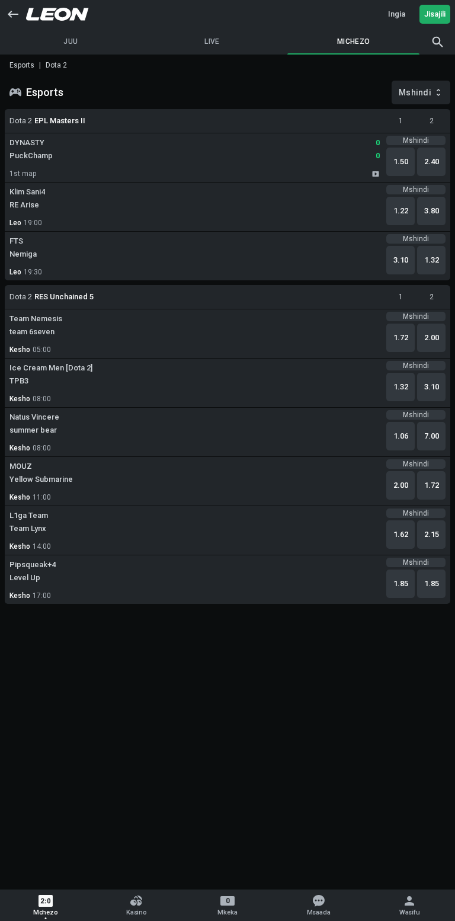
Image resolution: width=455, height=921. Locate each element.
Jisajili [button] (435, 13)
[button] (13, 14)
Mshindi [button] (415, 92)
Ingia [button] (396, 13)
